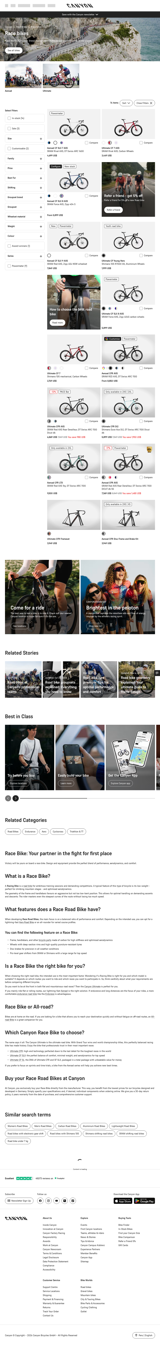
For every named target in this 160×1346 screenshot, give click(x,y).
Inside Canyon (50, 1224)
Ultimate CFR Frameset (58, 538)
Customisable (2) (20, 148)
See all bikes (14, 50)
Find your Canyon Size (129, 1233)
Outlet (84, 1311)
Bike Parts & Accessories (93, 1303)
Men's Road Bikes (43, 1126)
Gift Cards (123, 1245)
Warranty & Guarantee (53, 1303)
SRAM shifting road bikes (131, 1133)
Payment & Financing (53, 1299)
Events (84, 1224)
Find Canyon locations (91, 1228)
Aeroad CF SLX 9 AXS (57, 260)
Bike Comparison (126, 1237)
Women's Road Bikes (18, 1126)
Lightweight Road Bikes (123, 1126)
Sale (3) (16, 128)
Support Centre (50, 1287)
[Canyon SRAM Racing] (110, 477)
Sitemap (85, 1261)
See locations (19, 626)
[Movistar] (116, 477)
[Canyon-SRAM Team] (117, 368)
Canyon (8, 26)
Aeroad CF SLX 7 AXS (57, 147)
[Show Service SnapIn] (157, 673)
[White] (103, 143)
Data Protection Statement (55, 1261)
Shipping (47, 1295)
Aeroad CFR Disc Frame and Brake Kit (120, 538)
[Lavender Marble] (116, 143)
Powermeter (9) (19, 265)
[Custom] (103, 368)
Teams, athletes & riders (92, 1233)
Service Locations (51, 1291)
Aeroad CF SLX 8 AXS (57, 201)
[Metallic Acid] (61, 143)
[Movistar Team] (123, 368)
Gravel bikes (86, 1291)
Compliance (48, 1265)
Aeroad (64, 990)
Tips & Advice (87, 1241)
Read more (57, 322)
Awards (46, 1241)
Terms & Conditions (52, 1253)
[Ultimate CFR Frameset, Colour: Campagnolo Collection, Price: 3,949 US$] (73, 515)
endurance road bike (27, 993)
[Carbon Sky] (55, 421)
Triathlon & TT (76, 831)
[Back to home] (80, 5)
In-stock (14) (18, 118)
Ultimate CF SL (17, 1059)
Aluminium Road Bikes (94, 1126)
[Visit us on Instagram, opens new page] (48, 1201)
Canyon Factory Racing (54, 1233)
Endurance (30, 831)
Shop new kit (95, 626)
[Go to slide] (121, 798)
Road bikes (86, 1287)
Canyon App (86, 1257)
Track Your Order (51, 1311)
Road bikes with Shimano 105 (64, 1133)
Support (51, 5)
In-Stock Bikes (125, 1228)
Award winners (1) (21, 245)
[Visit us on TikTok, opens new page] (73, 1201)
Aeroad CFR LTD (55, 482)
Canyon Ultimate (92, 986)
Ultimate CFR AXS (56, 426)
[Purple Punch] (116, 308)
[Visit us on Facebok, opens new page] (40, 1201)
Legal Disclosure (51, 1257)
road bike (27, 885)
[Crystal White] (55, 196)
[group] (80, 78)
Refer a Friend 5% (127, 1241)
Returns (46, 1307)
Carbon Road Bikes (67, 1126)
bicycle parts (45, 940)
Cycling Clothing (89, 1307)
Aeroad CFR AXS (110, 373)
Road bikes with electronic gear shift (25, 1133)
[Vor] (15, 798)
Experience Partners (90, 1249)
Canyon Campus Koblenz (93, 1245)
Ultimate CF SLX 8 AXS (113, 313)
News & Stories (88, 1237)
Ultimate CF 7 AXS (110, 147)
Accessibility (49, 1269)
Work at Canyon (50, 1245)
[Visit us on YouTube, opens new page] (56, 1201)
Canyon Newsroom (52, 1249)
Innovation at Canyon (53, 1228)
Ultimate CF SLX (18, 1055)
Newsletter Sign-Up (21, 1200)
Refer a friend (113, 209)
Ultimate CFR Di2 (110, 426)
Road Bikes (21, 26)
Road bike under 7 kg (18, 1141)
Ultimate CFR (16, 1051)
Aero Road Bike (26, 922)
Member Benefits (89, 1253)
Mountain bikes (88, 1295)
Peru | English (145, 1335)
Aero (44, 831)
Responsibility (50, 1237)
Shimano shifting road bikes (99, 1133)
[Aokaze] (49, 143)
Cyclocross (58, 831)
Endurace (49, 993)
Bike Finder (123, 1224)
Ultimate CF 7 (53, 373)
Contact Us (48, 1315)
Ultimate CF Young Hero (113, 260)
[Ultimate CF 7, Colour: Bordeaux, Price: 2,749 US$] (73, 349)
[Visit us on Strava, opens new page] (65, 1201)
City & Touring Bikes (90, 1299)
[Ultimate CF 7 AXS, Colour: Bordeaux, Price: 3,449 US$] (128, 124)
